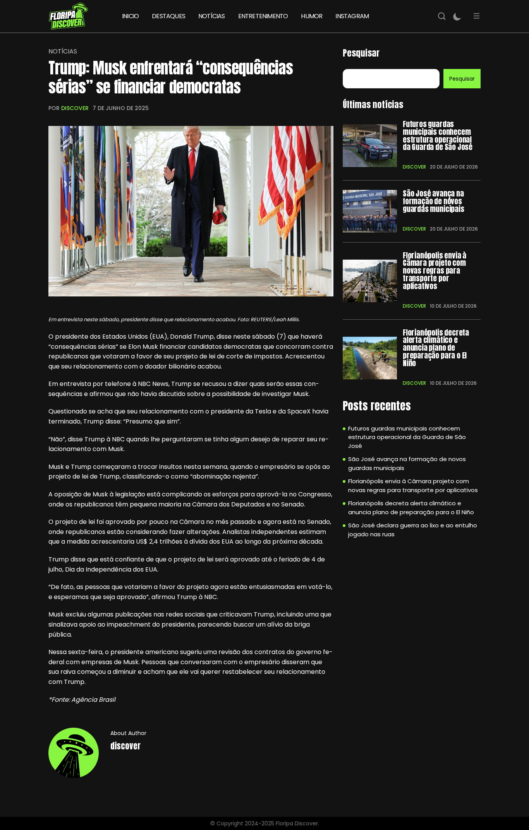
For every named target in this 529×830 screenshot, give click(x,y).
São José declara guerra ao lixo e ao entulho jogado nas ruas (412, 529)
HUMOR (311, 16)
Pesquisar (361, 52)
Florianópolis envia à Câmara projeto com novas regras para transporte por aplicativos (434, 271)
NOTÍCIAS (211, 16)
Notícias (62, 51)
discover (75, 108)
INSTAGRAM (352, 16)
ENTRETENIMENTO (263, 16)
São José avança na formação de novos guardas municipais (433, 201)
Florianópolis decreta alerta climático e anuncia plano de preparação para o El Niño (436, 348)
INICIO (130, 16)
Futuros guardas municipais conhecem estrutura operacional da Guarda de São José (437, 136)
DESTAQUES (168, 16)
